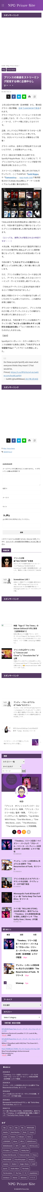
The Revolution (7, 1173)
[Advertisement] (21, 40)
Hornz (29, 1137)
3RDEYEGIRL (30, 1128)
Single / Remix (24, 1164)
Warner (15, 1178)
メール (6, 497)
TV (25, 1173)
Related (31, 1159)
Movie (15, 1141)
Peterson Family (24, 1155)
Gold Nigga (33, 174)
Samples (5, 1164)
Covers (32, 1132)
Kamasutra (10, 177)
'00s (4, 1128)
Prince (35, 1155)
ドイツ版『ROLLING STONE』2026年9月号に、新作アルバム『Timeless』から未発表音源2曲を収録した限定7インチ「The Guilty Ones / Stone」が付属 (27, 914)
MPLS (22, 1141)
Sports (5, 1168)
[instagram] (19, 832)
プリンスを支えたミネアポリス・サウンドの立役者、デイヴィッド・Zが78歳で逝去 (27, 881)
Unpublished (33, 1173)
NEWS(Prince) (8, 452)
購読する (8, 929)
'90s (22, 1128)
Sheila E (14, 1164)
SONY (34, 1164)
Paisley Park (25, 1150)
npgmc (24, 1146)
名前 (5, 488)
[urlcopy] (34, 97)
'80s (16, 1128)
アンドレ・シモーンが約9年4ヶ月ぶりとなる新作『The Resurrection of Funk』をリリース (27, 865)
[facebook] (14, 97)
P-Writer (15, 1150)
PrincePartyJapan (20, 1159)
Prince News (11, 448)
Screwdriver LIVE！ (22, 579)
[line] (24, 97)
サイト (5, 506)
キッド (4, 1035)
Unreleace (6, 1178)
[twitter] (8, 97)
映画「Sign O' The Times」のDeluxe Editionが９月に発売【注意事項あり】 (26, 628)
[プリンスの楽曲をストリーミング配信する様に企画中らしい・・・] (19, 97)
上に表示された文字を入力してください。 (16, 519)
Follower (21, 1137)
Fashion (13, 1137)
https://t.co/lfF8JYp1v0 (21, 372)
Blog (4, 448)
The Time (18, 1173)
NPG (17, 1146)
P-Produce (6, 1150)
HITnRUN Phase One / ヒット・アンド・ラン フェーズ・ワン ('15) (21, 1040)
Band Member (15, 1132)
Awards (5, 1132)
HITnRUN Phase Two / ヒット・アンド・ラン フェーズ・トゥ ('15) (21, 1030)
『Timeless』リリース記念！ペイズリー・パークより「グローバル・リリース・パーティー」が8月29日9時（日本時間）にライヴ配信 (27, 846)
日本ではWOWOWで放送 (28, 108)
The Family (25, 1168)
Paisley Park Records (9, 1155)
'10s (10, 1128)
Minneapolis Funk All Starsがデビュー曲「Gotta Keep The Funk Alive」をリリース (27, 896)
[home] (29, 832)
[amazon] (24, 832)
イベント (32, 1178)
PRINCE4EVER (7, 1159)
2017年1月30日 (31, 378)
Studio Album (15, 1168)
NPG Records (33, 1146)
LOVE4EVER (6, 1141)
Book (24, 1132)
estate (5, 1137)
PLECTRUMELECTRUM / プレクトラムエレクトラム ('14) (21, 1049)
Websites (24, 1178)
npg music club (26, 177)
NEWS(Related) (7, 1146)
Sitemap (20, 983)
